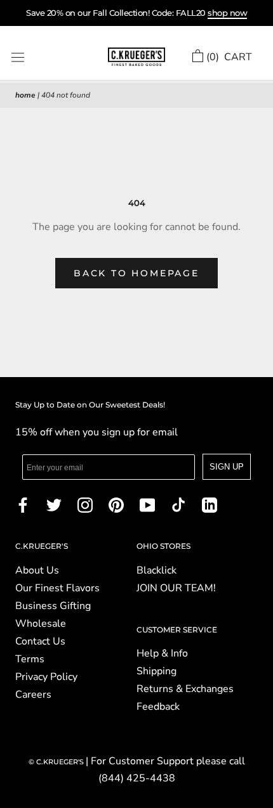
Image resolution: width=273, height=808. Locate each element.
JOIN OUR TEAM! (176, 588)
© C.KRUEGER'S (57, 761)
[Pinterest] (116, 504)
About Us (37, 570)
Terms (29, 659)
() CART (229, 57)
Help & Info (162, 653)
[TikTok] (178, 504)
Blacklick (156, 570)
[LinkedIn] (209, 504)
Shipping (156, 671)
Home (25, 95)
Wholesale (40, 624)
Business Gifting (53, 606)
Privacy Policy (46, 677)
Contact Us (40, 641)
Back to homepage (136, 273)
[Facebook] (22, 504)
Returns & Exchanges (185, 689)
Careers (33, 694)
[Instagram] (85, 504)
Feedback (158, 707)
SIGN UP (227, 466)
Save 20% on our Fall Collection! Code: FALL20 (136, 13)
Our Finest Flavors (57, 588)
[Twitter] (54, 504)
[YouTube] (147, 504)
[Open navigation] (17, 57)
